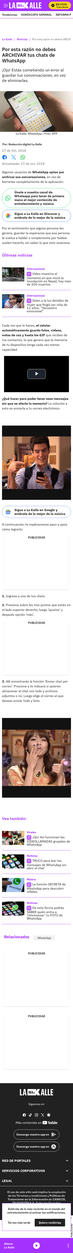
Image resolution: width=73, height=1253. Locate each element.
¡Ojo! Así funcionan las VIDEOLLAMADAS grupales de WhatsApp (48, 841)
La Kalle (7, 39)
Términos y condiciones (31, 1195)
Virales (31, 832)
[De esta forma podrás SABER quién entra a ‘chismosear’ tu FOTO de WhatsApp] (13, 908)
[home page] (36, 1092)
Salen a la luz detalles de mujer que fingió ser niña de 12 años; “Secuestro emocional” (47, 305)
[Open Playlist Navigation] (68, 1246)
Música (31, 879)
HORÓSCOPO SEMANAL (36, 14)
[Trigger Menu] (5, 5)
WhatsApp (44, 938)
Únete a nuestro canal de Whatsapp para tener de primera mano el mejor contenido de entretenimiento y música (39, 198)
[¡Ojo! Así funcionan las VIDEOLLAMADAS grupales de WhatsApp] (13, 838)
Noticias (22, 39)
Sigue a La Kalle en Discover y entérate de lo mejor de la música (39, 216)
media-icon (36, 1245)
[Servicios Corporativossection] (67, 1171)
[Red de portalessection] (67, 1160)
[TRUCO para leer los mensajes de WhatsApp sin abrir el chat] (13, 861)
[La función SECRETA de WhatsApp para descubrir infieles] (13, 885)
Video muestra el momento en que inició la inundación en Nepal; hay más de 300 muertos (49, 279)
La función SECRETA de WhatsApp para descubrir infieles (46, 888)
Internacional (36, 269)
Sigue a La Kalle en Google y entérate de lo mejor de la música (39, 512)
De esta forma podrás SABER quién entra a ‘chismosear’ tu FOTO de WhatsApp (45, 913)
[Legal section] (67, 1181)
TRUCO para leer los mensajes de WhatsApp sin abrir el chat (46, 864)
